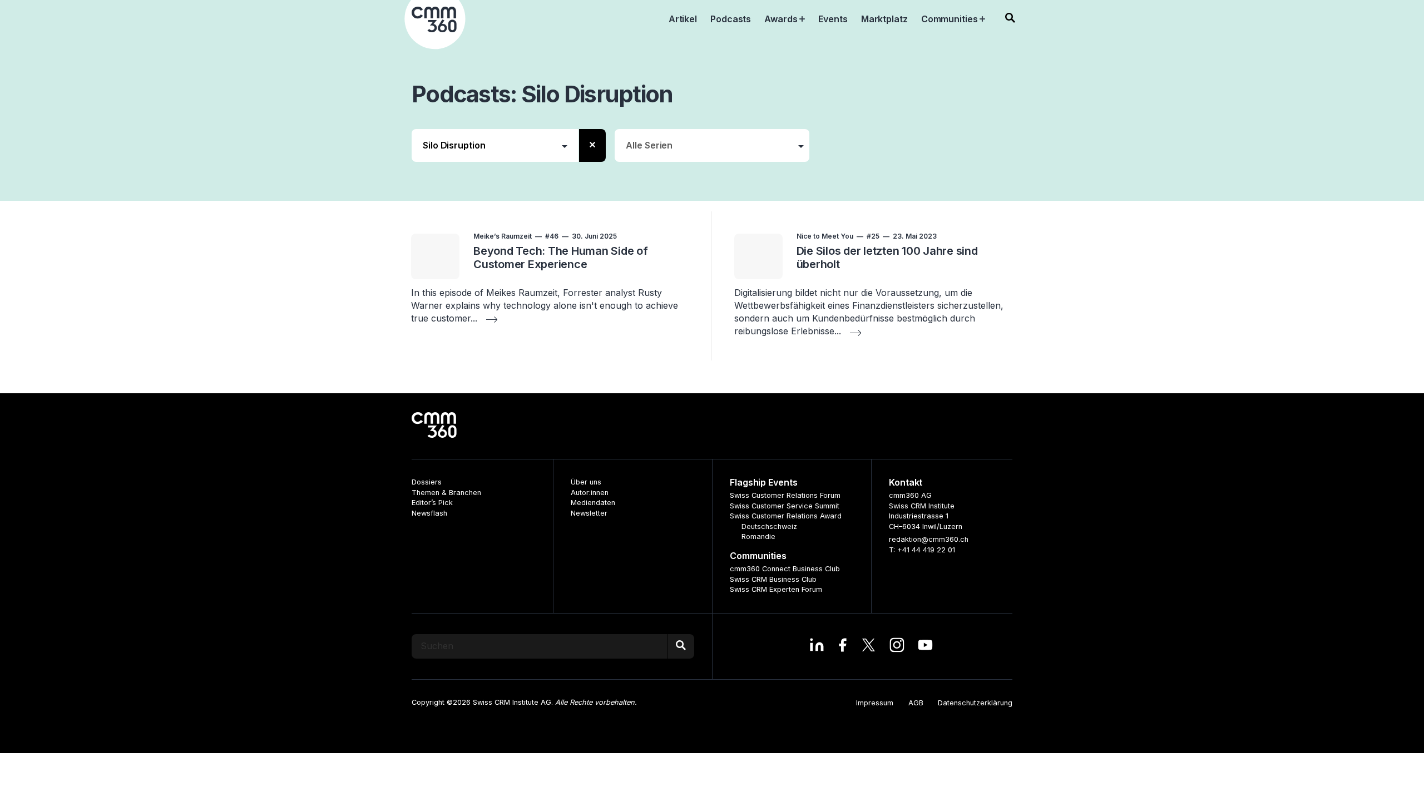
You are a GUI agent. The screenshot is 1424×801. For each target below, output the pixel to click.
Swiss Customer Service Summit (784, 506)
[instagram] (897, 646)
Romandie (758, 536)
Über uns (586, 482)
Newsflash (429, 513)
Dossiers (427, 482)
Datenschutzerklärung (975, 703)
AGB (915, 703)
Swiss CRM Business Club (773, 579)
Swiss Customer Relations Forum (785, 495)
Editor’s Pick (432, 502)
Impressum (874, 703)
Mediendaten (593, 502)
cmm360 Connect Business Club (785, 569)
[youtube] (925, 646)
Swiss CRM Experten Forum (776, 589)
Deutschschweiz (769, 526)
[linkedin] (817, 646)
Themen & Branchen (446, 492)
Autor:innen (590, 492)
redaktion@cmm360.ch (928, 539)
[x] (869, 646)
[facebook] (842, 646)
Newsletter (589, 513)
